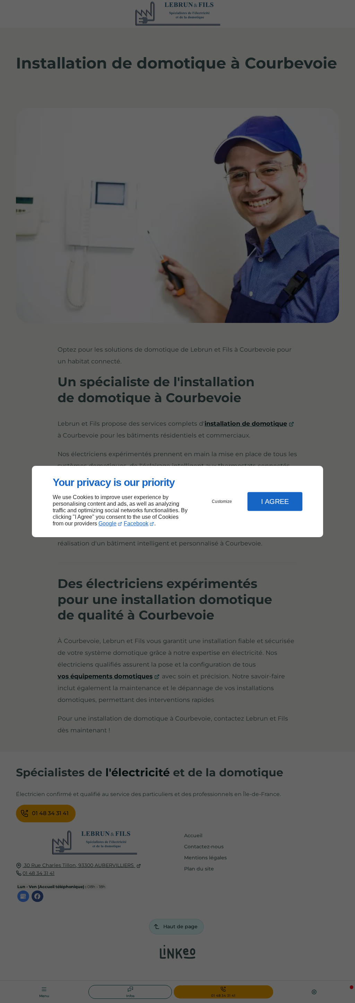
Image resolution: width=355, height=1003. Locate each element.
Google (107, 523)
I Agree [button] (275, 501)
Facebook (136, 523)
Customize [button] (222, 501)
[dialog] (177, 501)
